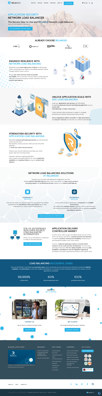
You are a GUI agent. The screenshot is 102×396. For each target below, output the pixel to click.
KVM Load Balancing (72, 361)
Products (33, 2)
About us (59, 2)
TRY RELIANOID (68, 3)
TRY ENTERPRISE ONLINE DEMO (20, 28)
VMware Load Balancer (72, 357)
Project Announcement (43, 358)
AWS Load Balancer (72, 353)
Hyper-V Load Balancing (73, 359)
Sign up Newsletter (87, 350)
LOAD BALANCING (51, 263)
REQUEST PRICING (72, 329)
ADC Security (55, 369)
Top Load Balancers (57, 358)
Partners (46, 2)
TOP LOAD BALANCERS (32, 244)
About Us (10, 384)
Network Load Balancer (73, 367)
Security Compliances (42, 350)
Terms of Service (52, 392)
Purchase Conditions (33, 392)
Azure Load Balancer (72, 355)
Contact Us (24, 384)
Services (40, 2)
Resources (53, 2)
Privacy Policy (43, 392)
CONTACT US (29, 329)
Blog (17, 384)
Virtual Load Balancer (72, 350)
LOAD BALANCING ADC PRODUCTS (51, 216)
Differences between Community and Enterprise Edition (42, 354)
